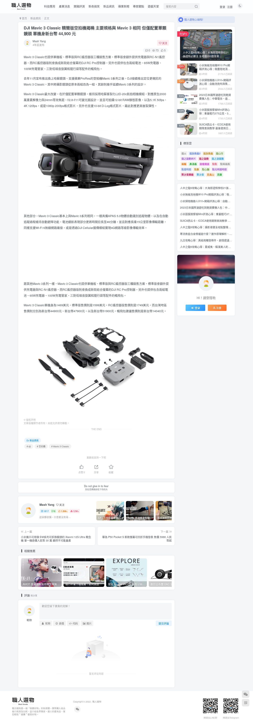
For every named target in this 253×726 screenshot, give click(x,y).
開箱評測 (79, 6)
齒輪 (184, 164)
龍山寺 (219, 153)
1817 (46, 511)
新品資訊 (108, 6)
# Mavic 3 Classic (60, 446)
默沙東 (200, 174)
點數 (196, 169)
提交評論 (164, 623)
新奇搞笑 (94, 6)
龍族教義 (208, 153)
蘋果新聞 (123, 6)
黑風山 (210, 174)
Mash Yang (39, 41)
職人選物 (96, 701)
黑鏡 (219, 174)
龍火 (184, 153)
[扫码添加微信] (245, 694)
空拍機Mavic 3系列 (105, 78)
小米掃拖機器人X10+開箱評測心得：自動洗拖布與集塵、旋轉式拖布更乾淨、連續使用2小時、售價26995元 (215, 85)
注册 (230, 7)
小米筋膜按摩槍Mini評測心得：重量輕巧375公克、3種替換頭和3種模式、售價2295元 (215, 115)
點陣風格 (225, 164)
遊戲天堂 (153, 6)
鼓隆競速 (204, 164)
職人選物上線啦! (193, 16)
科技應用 (49, 6)
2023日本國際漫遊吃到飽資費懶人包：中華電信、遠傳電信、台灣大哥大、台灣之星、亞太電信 (215, 100)
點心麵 (205, 169)
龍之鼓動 (204, 158)
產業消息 (64, 6)
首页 (24, 18)
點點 (214, 164)
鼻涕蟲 (193, 164)
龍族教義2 (194, 153)
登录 (222, 7)
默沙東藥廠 (188, 174)
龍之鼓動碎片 (189, 158)
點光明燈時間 (219, 169)
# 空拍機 (41, 446)
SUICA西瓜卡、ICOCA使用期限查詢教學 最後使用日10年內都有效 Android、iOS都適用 (215, 130)
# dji (29, 446)
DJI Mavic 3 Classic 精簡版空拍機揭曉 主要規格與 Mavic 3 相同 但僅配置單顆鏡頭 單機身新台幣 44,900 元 (95, 30)
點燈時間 (186, 169)
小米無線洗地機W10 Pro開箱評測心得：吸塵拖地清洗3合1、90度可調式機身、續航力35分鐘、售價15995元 (215, 70)
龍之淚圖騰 (218, 158)
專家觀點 (138, 6)
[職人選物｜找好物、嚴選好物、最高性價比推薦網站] (23, 700)
